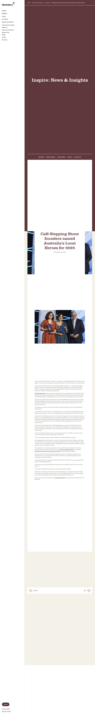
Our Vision (5, 19)
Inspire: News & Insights (8, 25)
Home (28, 2)
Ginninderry (8, 4)
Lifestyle (69, 157)
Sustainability (61, 157)
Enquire (6, 704)
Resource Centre (6, 711)
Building (4, 13)
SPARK (3, 34)
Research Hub (5, 32)
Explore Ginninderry (8, 22)
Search (5, 39)
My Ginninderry (6, 709)
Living (3, 16)
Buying (4, 10)
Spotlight (41, 157)
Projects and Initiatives (8, 30)
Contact (4, 37)
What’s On (4, 27)
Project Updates (50, 157)
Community (47, 2)
